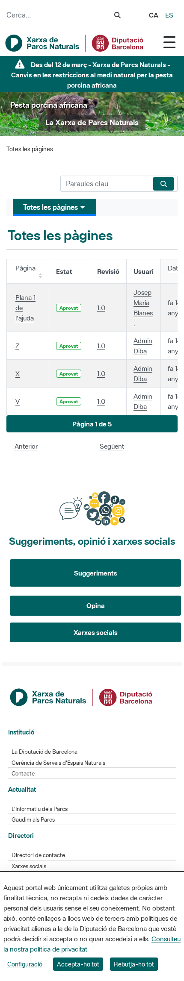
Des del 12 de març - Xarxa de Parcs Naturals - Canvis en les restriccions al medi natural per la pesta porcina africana (92, 74)
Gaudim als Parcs (33, 819)
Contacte (23, 773)
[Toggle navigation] (169, 42)
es (169, 15)
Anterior (26, 446)
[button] (92, 424)
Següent (112, 446)
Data (174, 268)
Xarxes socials (96, 632)
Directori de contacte (38, 855)
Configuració (24, 964)
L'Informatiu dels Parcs (40, 809)
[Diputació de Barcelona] (81, 696)
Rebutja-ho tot (134, 964)
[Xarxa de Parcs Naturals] (75, 43)
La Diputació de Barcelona (44, 751)
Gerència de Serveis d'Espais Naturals (58, 763)
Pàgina (25, 268)
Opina (95, 605)
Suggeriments (95, 573)
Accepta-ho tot (78, 964)
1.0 (101, 307)
